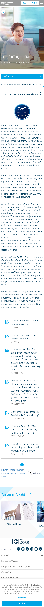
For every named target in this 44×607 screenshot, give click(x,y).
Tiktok (40, 549)
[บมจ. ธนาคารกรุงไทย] (7, 3)
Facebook (18, 549)
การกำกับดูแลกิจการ (9, 473)
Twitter (27, 549)
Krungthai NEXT (29, 3)
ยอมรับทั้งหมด (22, 603)
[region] (22, 593)
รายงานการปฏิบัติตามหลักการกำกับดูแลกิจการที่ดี (21, 85)
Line (23, 549)
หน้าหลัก (4, 470)
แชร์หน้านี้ (36, 473)
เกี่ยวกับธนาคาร (16, 470)
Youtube (36, 549)
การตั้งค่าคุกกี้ (22, 598)
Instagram (31, 549)
